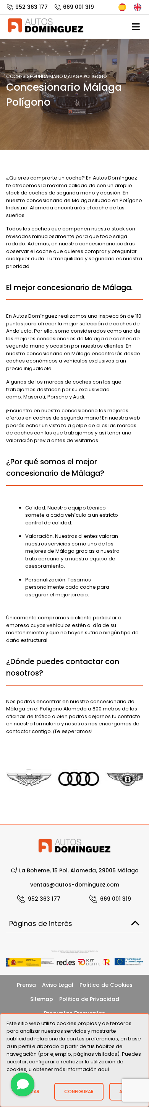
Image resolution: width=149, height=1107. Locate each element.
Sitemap (41, 999)
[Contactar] (22, 1084)
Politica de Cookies (106, 985)
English (138, 7)
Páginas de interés (40, 923)
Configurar (79, 1091)
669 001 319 (78, 7)
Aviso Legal (57, 985)
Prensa (26, 985)
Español (123, 7)
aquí (103, 1069)
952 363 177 (31, 7)
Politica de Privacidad (89, 999)
